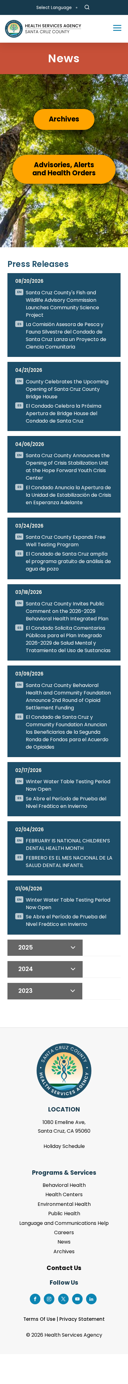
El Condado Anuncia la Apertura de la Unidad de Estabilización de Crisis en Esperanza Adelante (68, 495)
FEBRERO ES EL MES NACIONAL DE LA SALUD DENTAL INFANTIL (69, 861)
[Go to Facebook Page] (35, 1298)
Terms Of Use (39, 1319)
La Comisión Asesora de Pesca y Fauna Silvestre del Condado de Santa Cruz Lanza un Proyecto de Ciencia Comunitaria (66, 335)
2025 (25, 947)
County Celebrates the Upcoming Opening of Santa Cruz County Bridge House (67, 389)
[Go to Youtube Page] (77, 1298)
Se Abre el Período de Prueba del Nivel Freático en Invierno (66, 802)
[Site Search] (87, 7)
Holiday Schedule (64, 1146)
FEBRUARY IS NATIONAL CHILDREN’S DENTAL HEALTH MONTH (68, 844)
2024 (25, 969)
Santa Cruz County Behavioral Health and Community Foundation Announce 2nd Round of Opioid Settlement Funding (68, 696)
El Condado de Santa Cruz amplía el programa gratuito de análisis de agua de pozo (68, 561)
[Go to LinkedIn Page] (91, 1298)
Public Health (64, 1213)
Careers (64, 1232)
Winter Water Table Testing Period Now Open (68, 785)
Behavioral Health (64, 1185)
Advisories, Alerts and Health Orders (64, 169)
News (64, 1241)
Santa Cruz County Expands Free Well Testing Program (66, 540)
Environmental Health (64, 1204)
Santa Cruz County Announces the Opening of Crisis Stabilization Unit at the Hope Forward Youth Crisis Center (68, 466)
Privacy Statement (82, 1319)
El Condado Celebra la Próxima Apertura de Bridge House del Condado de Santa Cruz (63, 413)
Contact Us (64, 1268)
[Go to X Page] (63, 1298)
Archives (64, 119)
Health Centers (64, 1194)
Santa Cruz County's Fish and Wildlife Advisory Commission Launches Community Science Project (62, 304)
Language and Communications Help (64, 1223)
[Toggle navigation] (114, 29)
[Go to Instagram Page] (49, 1298)
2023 (25, 991)
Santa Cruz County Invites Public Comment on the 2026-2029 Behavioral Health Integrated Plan (67, 611)
